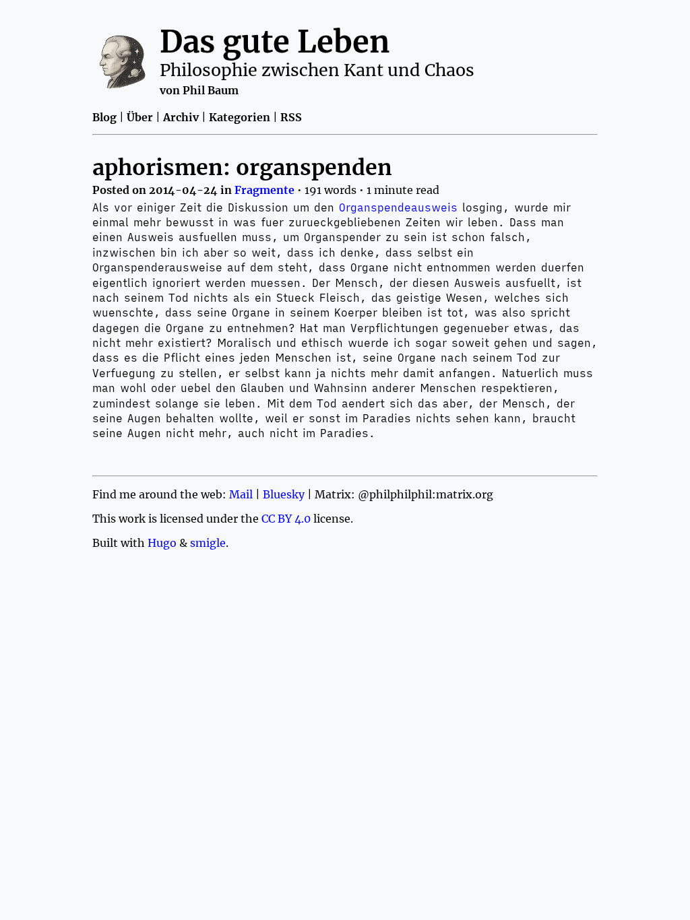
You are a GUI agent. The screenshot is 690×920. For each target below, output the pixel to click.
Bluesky (284, 494)
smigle (208, 543)
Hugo (162, 543)
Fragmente (264, 190)
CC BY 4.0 (286, 518)
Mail (241, 494)
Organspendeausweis (398, 207)
